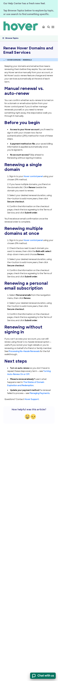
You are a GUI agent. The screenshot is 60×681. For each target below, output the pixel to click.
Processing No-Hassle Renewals (24, 351)
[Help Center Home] (43, 27)
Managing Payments (40, 393)
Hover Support (32, 399)
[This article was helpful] (27, 416)
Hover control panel (33, 176)
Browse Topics (11, 38)
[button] (48, 27)
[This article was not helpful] (33, 416)
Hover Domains (14, 60)
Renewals (27, 60)
